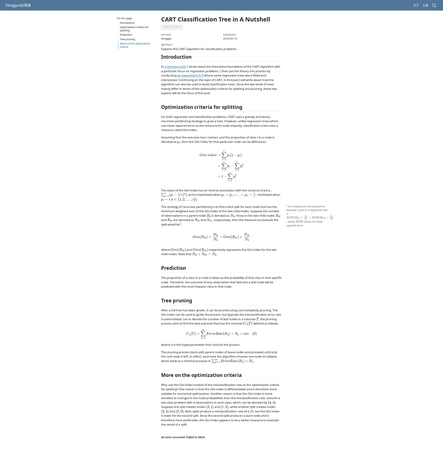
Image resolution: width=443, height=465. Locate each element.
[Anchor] (194, 56)
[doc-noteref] (180, 224)
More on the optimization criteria (135, 45)
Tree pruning (127, 39)
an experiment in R (190, 75)
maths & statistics (172, 27)
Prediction (126, 34)
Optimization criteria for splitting (134, 28)
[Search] (434, 5)
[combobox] (434, 5)
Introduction (127, 22)
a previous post (175, 67)
